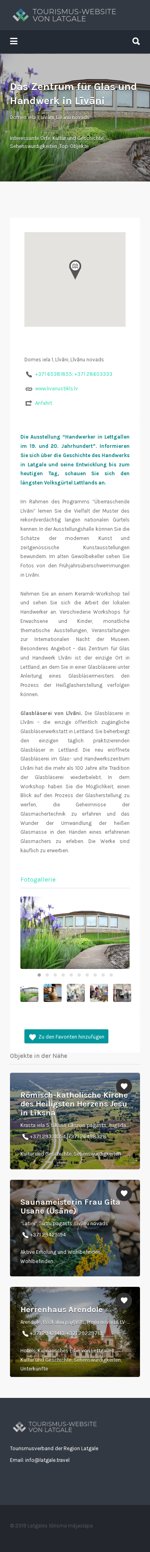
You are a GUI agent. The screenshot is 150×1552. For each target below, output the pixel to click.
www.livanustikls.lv (56, 388)
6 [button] (79, 975)
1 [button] (39, 975)
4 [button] (63, 975)
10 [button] (111, 975)
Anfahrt (43, 403)
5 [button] (71, 975)
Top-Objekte (74, 146)
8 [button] (95, 975)
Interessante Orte (30, 138)
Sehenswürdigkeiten (33, 146)
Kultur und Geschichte (78, 138)
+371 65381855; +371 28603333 (73, 374)
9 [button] (103, 975)
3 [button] (55, 975)
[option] (75, 933)
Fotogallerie (38, 879)
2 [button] (47, 975)
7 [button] (87, 975)
